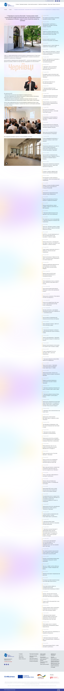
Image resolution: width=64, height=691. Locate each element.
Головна (17, 4)
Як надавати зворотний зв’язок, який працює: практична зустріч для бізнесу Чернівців (51, 75)
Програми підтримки (23, 4)
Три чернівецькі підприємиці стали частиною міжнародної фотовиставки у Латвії (51, 425)
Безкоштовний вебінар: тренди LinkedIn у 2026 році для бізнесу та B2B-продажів (50, 206)
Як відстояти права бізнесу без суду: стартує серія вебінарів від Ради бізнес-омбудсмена (51, 303)
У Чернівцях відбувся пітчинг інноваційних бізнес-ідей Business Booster (50, 88)
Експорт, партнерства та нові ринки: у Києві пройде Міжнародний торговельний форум (51, 59)
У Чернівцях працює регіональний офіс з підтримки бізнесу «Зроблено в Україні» (51, 638)
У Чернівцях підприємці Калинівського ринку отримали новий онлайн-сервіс (51, 387)
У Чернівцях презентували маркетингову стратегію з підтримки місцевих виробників (51, 522)
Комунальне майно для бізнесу (44, 662)
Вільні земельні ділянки (43, 660)
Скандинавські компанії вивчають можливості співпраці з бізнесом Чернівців (50, 117)
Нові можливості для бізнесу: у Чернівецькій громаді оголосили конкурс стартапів (50, 24)
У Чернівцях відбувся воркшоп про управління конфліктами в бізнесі (50, 95)
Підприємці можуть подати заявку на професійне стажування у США (51, 45)
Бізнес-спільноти (56, 4)
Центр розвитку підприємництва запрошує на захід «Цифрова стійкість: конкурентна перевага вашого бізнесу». (51, 156)
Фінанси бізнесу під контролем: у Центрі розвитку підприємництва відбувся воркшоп (50, 102)
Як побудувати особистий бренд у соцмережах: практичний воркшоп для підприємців (51, 178)
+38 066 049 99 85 (50, 0)
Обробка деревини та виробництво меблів (55, 661)
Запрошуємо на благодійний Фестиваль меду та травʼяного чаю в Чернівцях (51, 417)
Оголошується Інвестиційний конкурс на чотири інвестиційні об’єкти (51, 579)
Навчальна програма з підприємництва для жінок (51, 573)
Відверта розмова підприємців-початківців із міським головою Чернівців (50, 381)
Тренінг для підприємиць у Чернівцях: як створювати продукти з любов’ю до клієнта (51, 338)
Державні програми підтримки (33, 656)
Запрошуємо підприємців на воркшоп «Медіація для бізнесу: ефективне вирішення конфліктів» (51, 164)
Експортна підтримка (34, 661)
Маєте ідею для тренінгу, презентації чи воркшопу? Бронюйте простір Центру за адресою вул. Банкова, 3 (51, 467)
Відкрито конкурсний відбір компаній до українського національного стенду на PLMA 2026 (51, 186)
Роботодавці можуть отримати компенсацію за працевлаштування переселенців (50, 624)
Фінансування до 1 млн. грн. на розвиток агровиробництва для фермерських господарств (50, 446)
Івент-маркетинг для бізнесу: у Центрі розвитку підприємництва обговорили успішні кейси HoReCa (51, 52)
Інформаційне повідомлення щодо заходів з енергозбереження (50, 192)
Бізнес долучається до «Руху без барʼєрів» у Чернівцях (50, 453)
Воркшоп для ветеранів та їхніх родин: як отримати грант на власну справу (51, 344)
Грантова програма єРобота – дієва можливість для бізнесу (50, 645)
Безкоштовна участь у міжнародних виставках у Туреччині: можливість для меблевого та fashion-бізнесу (51, 242)
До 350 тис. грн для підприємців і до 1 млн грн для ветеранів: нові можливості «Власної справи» (51, 234)
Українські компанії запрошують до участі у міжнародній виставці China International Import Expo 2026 (51, 32)
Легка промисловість (55, 659)
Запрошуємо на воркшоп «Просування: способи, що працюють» (51, 295)
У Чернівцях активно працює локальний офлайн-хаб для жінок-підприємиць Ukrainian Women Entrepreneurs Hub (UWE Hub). (50, 616)
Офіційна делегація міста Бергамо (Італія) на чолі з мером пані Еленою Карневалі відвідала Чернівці (51, 125)
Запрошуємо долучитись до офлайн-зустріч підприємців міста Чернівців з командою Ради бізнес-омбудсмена (51, 439)
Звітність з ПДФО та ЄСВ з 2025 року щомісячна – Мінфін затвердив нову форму (51, 566)
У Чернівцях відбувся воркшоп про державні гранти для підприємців (50, 212)
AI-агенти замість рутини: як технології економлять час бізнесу (50, 38)
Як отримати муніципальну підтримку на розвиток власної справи (51, 17)
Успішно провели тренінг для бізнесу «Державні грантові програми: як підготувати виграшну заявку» (51, 608)
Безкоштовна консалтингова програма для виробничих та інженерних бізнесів (49, 274)
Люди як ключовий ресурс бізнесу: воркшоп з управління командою (50, 198)
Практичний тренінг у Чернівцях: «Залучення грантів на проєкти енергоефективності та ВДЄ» (50, 365)
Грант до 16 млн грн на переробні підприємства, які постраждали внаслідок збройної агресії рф (50, 460)
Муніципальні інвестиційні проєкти (44, 657)
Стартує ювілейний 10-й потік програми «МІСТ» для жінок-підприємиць (49, 352)
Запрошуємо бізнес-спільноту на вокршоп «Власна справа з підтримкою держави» (51, 373)
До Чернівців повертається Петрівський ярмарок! (49, 81)
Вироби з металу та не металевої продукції (55, 664)
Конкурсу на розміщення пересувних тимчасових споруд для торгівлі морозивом (51, 559)
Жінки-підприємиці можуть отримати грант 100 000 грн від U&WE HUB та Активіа (51, 281)
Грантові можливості (34, 658)
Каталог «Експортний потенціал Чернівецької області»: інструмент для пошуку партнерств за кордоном (51, 594)
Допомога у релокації (34, 659)
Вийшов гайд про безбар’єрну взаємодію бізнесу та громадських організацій (50, 481)
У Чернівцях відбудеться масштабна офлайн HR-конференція (51, 358)
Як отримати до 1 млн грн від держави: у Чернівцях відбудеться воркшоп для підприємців (51, 219)
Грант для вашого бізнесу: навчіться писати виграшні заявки (51, 323)
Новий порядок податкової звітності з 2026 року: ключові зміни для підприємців (51, 250)
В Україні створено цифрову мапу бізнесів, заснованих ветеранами (50, 171)
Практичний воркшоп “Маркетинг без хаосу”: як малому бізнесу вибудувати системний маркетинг (51, 257)
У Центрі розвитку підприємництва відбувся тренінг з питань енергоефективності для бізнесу (50, 514)
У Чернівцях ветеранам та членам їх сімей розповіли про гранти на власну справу (51, 330)
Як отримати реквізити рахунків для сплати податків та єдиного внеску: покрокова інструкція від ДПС (50, 551)
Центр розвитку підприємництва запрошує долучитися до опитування (51, 317)
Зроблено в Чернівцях (42, 4)
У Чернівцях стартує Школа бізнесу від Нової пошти (51, 410)
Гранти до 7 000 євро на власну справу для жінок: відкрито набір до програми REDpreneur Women (51, 227)
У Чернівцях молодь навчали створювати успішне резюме (49, 431)
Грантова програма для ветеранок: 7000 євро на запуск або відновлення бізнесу (51, 289)
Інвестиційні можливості (33, 4)
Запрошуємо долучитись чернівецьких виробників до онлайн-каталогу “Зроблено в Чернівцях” (51, 507)
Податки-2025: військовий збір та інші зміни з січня (51, 601)
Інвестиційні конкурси (44, 664)
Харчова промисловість (54, 657)
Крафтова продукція (55, 665)
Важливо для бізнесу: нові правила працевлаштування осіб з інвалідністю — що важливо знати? (51, 310)
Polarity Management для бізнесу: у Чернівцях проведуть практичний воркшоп (50, 139)
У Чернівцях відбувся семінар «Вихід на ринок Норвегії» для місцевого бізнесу (51, 394)
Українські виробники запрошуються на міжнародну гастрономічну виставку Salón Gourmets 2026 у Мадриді (51, 265)
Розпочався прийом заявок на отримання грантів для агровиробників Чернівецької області (51, 586)
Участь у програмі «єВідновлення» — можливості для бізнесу (51, 474)
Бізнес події (50, 4)
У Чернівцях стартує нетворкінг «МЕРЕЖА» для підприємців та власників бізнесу (50, 67)
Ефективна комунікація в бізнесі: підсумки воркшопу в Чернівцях (50, 131)
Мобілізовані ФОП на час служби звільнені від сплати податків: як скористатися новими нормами (50, 489)
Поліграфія (53, 667)
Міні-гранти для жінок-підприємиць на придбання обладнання (51, 631)
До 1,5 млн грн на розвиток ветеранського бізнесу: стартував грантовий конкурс (50, 110)
